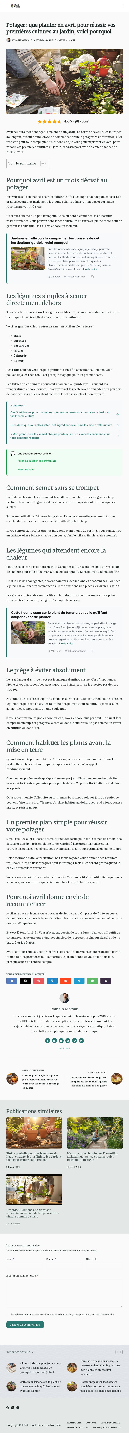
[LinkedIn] (52, 981)
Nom (10, 1259)
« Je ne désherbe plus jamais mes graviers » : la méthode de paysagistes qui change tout (40, 1368)
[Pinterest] (38, 981)
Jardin (61, 40)
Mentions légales (78, 1427)
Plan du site (74, 1422)
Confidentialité (110, 1422)
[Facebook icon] (47, 1040)
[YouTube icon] (81, 1040)
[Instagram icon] (67, 1040)
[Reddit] (65, 981)
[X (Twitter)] (25, 981)
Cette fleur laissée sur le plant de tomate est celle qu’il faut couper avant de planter (59, 615)
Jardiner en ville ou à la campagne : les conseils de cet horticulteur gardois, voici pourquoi (55, 240)
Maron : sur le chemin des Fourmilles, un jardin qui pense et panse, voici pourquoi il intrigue (93, 1156)
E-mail (51, 1259)
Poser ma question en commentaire (36, 460)
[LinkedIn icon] (54, 1040)
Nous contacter (25, 469)
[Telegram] (79, 981)
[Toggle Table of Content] (41, 163)
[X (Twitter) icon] (61, 1040)
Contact (91, 1422)
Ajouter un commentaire (22, 1275)
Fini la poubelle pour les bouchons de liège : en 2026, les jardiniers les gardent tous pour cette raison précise (33, 1156)
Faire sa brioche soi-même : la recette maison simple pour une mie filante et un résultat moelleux (100, 1367)
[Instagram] (17, 1407)
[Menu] (121, 5)
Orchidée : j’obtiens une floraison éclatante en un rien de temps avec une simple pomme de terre (32, 1213)
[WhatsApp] (92, 981)
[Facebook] (11, 981)
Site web (91, 1259)
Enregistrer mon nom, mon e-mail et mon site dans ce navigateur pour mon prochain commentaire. (62, 1314)
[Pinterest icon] (74, 1040)
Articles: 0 (64, 1048)
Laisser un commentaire (25, 1324)
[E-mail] (105, 981)
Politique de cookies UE (107, 1427)
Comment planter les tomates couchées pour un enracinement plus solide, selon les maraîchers (100, 1386)
